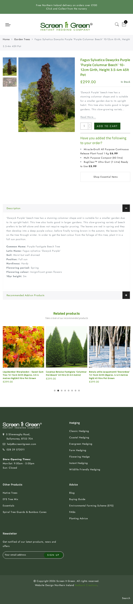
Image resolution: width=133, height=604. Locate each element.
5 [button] (68, 390)
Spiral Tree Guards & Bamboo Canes (25, 512)
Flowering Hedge (79, 456)
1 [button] (54, 390)
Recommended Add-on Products (26, 295)
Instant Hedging (78, 463)
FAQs (72, 512)
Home (6, 39)
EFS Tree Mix (10, 499)
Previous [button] (24, 96)
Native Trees (10, 493)
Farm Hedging (77, 450)
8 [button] (78, 390)
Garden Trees (22, 39)
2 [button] (58, 390)
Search (126, 598)
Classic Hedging (79, 431)
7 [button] (75, 390)
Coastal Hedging (79, 437)
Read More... (88, 117)
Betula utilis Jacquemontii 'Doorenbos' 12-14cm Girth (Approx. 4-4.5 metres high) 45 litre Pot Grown (109, 375)
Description (13, 208)
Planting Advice (78, 518)
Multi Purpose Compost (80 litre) (103, 157)
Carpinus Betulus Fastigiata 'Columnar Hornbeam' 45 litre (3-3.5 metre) (66, 373)
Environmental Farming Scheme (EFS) (91, 505)
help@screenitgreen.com (21, 444)
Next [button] (64, 96)
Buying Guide (77, 499)
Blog (72, 493)
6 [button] (72, 390)
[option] (46, 94)
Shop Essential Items (106, 177)
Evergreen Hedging (80, 444)
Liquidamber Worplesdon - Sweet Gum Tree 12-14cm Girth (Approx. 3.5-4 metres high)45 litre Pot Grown (23, 375)
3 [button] (61, 390)
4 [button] (65, 390)
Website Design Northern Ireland (54, 585)
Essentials (8, 505)
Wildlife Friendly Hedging (84, 469)
